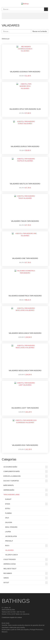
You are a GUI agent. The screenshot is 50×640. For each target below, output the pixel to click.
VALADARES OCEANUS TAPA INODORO (25, 72)
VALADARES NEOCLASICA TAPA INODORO (25, 333)
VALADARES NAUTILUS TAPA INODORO (25, 184)
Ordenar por (5, 39)
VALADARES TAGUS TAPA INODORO (25, 221)
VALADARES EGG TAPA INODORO (25, 445)
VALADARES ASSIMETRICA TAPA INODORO (25, 296)
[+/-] (11, 39)
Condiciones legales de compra (12, 617)
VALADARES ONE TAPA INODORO (25, 258)
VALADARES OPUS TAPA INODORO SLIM (25, 109)
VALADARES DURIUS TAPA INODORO (25, 146)
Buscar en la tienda (40, 31)
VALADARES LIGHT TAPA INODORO (25, 408)
